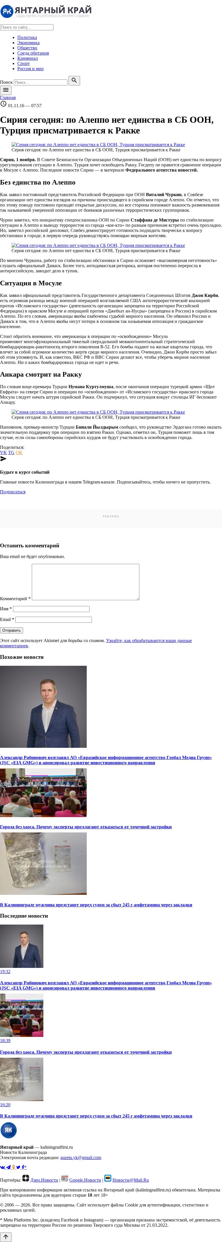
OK (19, 452)
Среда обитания (33, 53)
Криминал (27, 58)
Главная (8, 97)
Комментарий (15, 598)
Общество (27, 47)
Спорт (23, 63)
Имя (6, 608)
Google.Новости (85, 1180)
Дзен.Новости (44, 1180)
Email (7, 619)
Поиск (6, 82)
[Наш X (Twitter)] (19, 1167)
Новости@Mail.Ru (130, 1180)
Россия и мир (30, 68)
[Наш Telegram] (9, 1167)
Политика (27, 37)
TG (11, 452)
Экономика (28, 42)
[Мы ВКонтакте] (3, 1167)
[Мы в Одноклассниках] (14, 1167)
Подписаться (12, 491)
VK (3, 452)
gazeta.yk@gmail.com (80, 1157)
